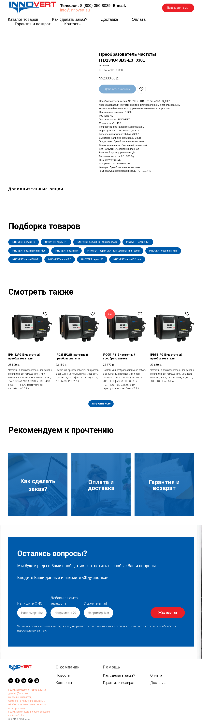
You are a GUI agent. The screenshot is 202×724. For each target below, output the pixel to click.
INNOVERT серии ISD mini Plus (29, 250)
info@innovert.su (75, 10)
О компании (68, 667)
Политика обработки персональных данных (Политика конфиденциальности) (27, 693)
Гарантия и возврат (32, 24)
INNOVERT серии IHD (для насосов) (97, 242)
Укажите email (95, 603)
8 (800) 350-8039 (95, 5)
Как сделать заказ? (69, 19)
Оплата (139, 19)
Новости (63, 675)
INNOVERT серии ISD (92, 259)
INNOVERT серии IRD (59, 259)
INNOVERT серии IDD (23, 242)
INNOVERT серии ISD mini (163, 250)
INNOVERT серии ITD (66, 250)
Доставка (109, 19)
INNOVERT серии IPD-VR (25, 259)
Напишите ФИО (29, 603)
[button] (178, 8)
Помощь (111, 667)
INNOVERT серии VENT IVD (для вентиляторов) (113, 250)
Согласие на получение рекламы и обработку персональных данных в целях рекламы (27, 704)
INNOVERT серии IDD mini (127, 259)
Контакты (72, 24)
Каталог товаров (23, 19)
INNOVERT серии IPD (56, 242)
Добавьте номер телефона (64, 600)
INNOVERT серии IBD (137, 242)
